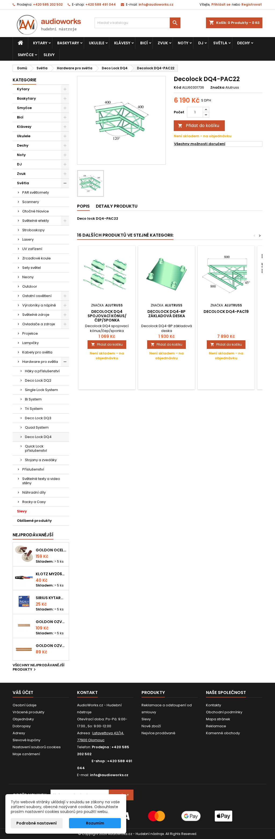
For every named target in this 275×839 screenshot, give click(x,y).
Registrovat (251, 4)
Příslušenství (33, 469)
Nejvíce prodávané (158, 733)
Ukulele (96, 43)
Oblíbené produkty (34, 520)
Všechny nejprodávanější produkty (38, 667)
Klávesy (122, 43)
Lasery (28, 239)
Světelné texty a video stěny (41, 481)
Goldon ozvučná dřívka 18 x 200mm (51, 622)
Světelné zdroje (35, 314)
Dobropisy (22, 726)
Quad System (37, 427)
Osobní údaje (25, 705)
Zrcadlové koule (36, 258)
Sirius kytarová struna (51, 598)
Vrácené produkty (28, 712)
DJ (200, 43)
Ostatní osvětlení (37, 295)
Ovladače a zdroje (38, 324)
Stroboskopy (33, 230)
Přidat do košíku (198, 125)
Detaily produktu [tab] (117, 206)
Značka (217, 87)
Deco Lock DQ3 (38, 418)
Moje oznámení (26, 754)
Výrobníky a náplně (39, 305)
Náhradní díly (34, 492)
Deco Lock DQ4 (38, 436)
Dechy (243, 43)
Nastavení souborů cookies (37, 747)
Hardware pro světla (40, 361)
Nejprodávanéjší (33, 535)
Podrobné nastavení (36, 823)
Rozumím (95, 823)
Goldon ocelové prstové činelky (51, 550)
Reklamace (216, 726)
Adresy (19, 733)
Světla (220, 43)
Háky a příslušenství (42, 371)
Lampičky (30, 342)
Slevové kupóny (26, 740)
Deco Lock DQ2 (38, 380)
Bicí (144, 43)
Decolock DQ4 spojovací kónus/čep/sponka (107, 316)
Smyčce (26, 54)
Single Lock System (41, 389)
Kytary (40, 43)
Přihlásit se (220, 4)
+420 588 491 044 (100, 4)
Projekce (30, 333)
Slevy (49, 54)
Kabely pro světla (37, 352)
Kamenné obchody (223, 733)
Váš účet (23, 692)
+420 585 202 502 (48, 4)
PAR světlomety (35, 192)
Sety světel (31, 267)
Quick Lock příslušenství (36, 448)
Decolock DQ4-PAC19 (226, 311)
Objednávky (23, 719)
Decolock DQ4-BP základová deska (166, 314)
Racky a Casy (34, 501)
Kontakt (87, 692)
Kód (177, 87)
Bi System (33, 399)
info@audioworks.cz (156, 4)
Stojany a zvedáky (41, 459)
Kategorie (24, 80)
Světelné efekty (35, 220)
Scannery (30, 201)
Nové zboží (151, 726)
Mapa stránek (218, 719)
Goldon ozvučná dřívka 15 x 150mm (51, 645)
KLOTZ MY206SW (51, 574)
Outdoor (29, 286)
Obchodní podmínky (224, 712)
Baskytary (68, 43)
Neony (28, 277)
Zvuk (163, 43)
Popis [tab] (83, 206)
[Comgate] (137, 815)
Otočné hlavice (35, 211)
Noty (183, 43)
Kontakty (213, 705)
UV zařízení (32, 248)
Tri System (34, 408)
